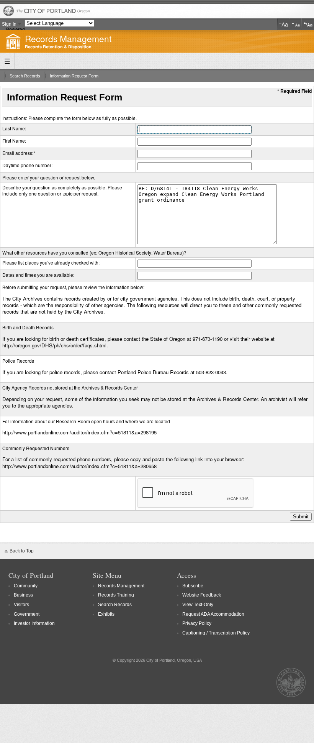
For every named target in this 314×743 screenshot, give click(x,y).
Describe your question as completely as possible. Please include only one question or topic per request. (62, 190)
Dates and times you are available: (38, 274)
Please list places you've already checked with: (51, 262)
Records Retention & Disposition (58, 47)
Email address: (17, 153)
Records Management (68, 38)
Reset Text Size (308, 24)
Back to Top (22, 551)
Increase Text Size (283, 24)
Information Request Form (74, 76)
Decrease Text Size (295, 24)
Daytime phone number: (27, 165)
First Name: (14, 140)
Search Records (25, 76)
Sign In (9, 24)
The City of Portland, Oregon (157, 11)
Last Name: (14, 128)
